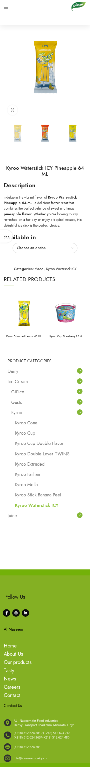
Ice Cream (18, 381)
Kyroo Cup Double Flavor (39, 443)
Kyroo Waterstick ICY (61, 268)
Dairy (13, 371)
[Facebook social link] (6, 613)
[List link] (45, 735)
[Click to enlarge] (13, 110)
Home (10, 645)
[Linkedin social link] (25, 613)
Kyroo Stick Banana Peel (38, 495)
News (10, 678)
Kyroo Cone (26, 423)
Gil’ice (17, 392)
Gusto (16, 402)
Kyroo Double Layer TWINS (42, 454)
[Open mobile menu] (5, 8)
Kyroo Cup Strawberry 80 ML (66, 336)
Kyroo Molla (26, 484)
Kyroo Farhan (27, 474)
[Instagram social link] (16, 613)
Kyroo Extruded (29, 464)
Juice (12, 515)
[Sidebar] (6, 236)
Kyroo (39, 268)
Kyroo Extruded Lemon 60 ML (23, 336)
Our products (18, 662)
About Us (13, 654)
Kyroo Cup (25, 433)
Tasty (9, 670)
